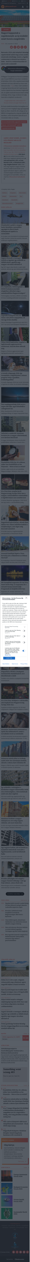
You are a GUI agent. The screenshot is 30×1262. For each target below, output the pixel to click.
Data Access (15, 663)
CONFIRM (9, 658)
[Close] (26, 598)
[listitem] (15, 627)
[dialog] (15, 631)
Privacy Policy (24, 663)
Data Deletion (5, 663)
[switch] (24, 631)
